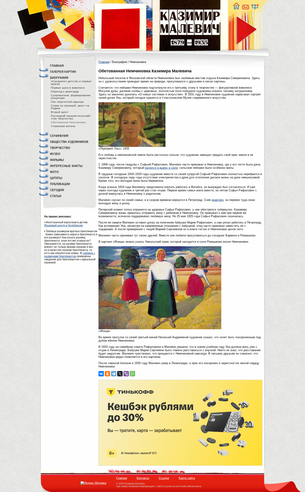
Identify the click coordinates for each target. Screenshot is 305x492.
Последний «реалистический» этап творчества (71, 117)
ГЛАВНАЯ (57, 65)
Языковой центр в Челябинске (63, 225)
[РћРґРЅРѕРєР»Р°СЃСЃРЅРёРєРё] (107, 373)
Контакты (143, 478)
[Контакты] (245, 8)
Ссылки (164, 478)
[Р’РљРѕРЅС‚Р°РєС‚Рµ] (101, 373)
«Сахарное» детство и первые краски (71, 82)
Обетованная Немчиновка (68, 122)
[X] (120, 373)
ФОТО (54, 172)
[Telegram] (113, 373)
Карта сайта (187, 478)
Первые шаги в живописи (68, 87)
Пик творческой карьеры (67, 101)
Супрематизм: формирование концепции (71, 96)
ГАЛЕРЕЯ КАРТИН (63, 71)
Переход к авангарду (65, 91)
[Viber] (126, 373)
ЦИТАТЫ (56, 178)
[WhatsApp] (132, 373)
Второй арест (60, 112)
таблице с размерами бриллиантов (69, 255)
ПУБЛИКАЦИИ (60, 184)
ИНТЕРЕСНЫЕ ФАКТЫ (66, 166)
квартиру (218, 200)
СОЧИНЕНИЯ (59, 136)
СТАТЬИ (55, 196)
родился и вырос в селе (161, 167)
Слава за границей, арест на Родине (70, 107)
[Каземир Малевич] (190, 53)
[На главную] (236, 8)
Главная (103, 62)
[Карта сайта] (254, 8)
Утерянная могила (63, 126)
